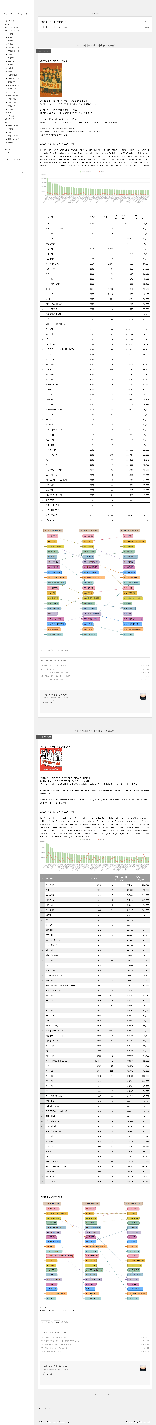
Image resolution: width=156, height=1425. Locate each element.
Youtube (62, 1422)
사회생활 (9, 113)
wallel (149, 1422)
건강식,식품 (12, 132)
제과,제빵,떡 (13, 68)
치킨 (10, 58)
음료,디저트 (12, 75)
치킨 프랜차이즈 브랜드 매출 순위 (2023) (55, 22)
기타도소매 (12, 136)
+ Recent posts (45, 1408)
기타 (10, 143)
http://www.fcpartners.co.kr (66, 1310)
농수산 (11, 92)
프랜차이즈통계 (11, 27)
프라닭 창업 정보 (46, 669)
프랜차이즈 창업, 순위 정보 (17, 13)
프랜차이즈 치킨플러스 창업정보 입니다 (53, 672)
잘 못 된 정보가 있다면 (12, 159)
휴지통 (8, 122)
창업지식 (9, 21)
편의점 (11, 82)
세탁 (10, 129)
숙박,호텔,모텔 (13, 139)
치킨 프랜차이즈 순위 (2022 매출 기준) (53, 665)
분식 (10, 54)
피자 (10, 65)
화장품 (11, 89)
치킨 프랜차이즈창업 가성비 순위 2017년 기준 (55, 676)
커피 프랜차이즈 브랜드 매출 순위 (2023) (55, 27)
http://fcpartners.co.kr (63, 128)
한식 (10, 34)
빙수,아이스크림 (14, 78)
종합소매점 (12, 95)
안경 (10, 109)
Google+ (68, 1422)
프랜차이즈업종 (12, 31)
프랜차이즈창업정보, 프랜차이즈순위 (55, 698)
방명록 (7, 153)
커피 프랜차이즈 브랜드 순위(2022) (52, 1337)
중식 (10, 37)
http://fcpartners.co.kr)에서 (64, 800)
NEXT (109, 1394)
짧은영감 (9, 119)
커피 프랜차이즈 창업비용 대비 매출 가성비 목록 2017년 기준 (60, 1341)
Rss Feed (41, 1422)
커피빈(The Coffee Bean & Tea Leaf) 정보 (54, 1348)
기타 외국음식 (13, 51)
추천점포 (9, 24)
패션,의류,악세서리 (15, 85)
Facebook (56, 1422)
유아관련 (11, 99)
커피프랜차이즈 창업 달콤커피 (50, 1351)
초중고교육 (12, 125)
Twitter (49, 1422)
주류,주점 (12, 61)
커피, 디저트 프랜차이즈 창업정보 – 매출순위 (55, 1344)
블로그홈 (8, 149)
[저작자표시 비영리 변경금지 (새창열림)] (65, 650)
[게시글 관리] (49, 650)
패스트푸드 (13, 47)
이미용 (11, 106)
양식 (10, 44)
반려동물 (11, 102)
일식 (10, 41)
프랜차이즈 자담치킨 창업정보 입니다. (53, 680)
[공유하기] (46, 650)
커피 (10, 71)
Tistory (136, 1422)
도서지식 (9, 116)
